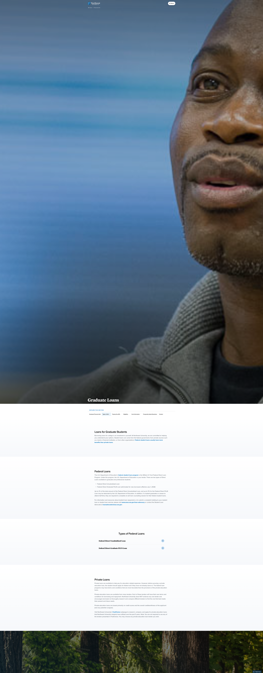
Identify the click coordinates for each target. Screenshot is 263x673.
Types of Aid (106, 414)
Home (90, 7)
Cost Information (136, 414)
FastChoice (116, 612)
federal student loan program (128, 475)
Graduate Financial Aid (95, 414)
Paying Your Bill (116, 414)
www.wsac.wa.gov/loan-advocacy (133, 502)
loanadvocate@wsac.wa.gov (112, 505)
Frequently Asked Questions (150, 414)
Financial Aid (97, 7)
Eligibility (125, 414)
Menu (172, 3)
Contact (161, 414)
